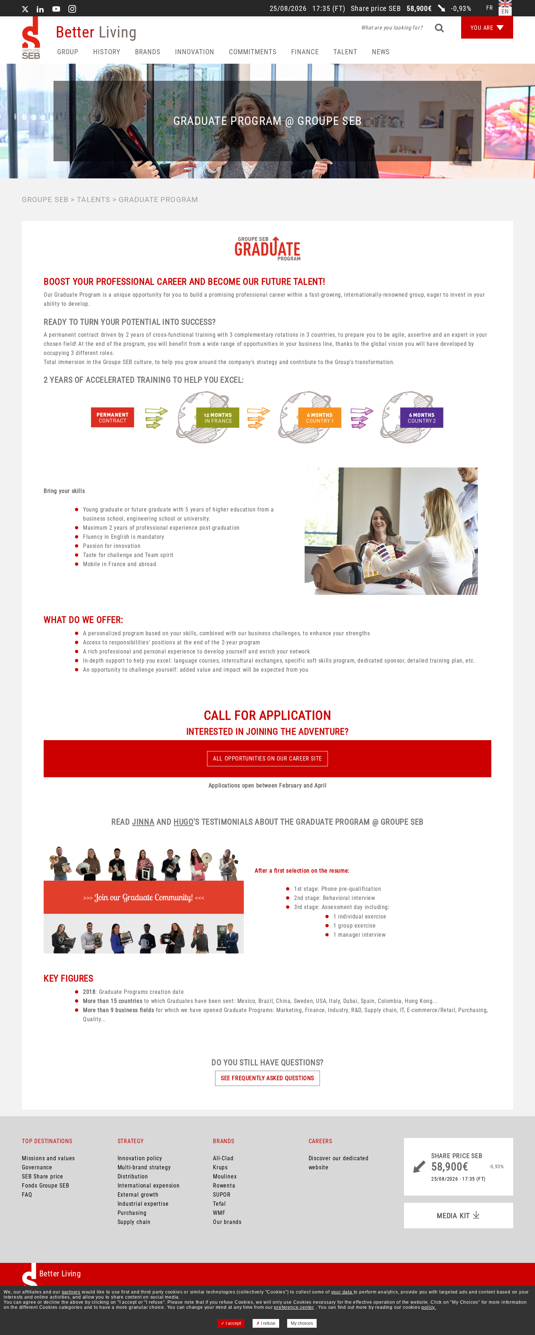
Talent (345, 52)
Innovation (194, 52)
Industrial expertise (143, 1203)
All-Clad (223, 1158)
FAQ (27, 1194)
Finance (305, 52)
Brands (147, 52)
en (505, 11)
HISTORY (106, 52)
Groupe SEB (45, 199)
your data (342, 1292)
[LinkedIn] (40, 9)
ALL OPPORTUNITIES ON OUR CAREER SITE (267, 758)
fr (489, 7)
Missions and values (48, 1158)
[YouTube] (56, 9)
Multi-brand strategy (144, 1167)
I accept (233, 1323)
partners (71, 1292)
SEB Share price (42, 1176)
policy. (428, 1307)
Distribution (133, 1176)
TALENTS (93, 199)
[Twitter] (25, 9)
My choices (302, 1323)
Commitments (253, 52)
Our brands (227, 1222)
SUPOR (222, 1194)
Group (68, 52)
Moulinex (225, 1176)
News (381, 52)
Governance (37, 1167)
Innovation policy (140, 1158)
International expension (149, 1185)
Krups (220, 1167)
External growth (138, 1194)
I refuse (268, 1323)
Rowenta (224, 1185)
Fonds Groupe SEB (46, 1185)
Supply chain (134, 1222)
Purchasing (132, 1212)
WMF (219, 1212)
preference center (294, 1307)
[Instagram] (72, 9)
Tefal (219, 1203)
